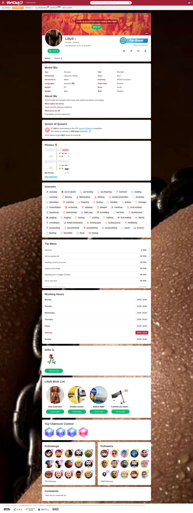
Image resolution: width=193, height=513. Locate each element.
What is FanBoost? (141, 45)
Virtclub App (67, 8)
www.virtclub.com (26, 505)
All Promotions (41, 8)
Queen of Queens (85, 128)
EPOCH (42, 505)
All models (6, 8)
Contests (53, 8)
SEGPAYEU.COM (51, 505)
